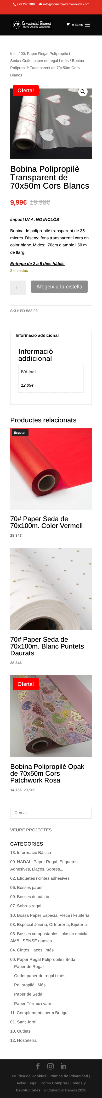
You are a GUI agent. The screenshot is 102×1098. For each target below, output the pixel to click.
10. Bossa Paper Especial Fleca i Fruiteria (49, 915)
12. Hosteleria (23, 1040)
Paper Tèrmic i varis (33, 1003)
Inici (14, 53)
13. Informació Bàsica (30, 852)
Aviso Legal (26, 1083)
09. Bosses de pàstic (29, 896)
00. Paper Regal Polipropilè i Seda (42, 959)
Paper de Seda (28, 994)
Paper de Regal (29, 966)
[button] (83, 91)
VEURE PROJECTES (31, 830)
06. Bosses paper (26, 887)
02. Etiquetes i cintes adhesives (40, 878)
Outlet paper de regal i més (45, 61)
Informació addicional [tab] (37, 335)
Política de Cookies (29, 1076)
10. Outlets (20, 1031)
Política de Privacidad (68, 1076)
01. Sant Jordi (23, 1022)
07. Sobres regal (25, 906)
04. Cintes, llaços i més (32, 950)
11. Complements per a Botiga (38, 1013)
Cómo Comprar (54, 1083)
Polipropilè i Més (30, 985)
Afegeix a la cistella (59, 286)
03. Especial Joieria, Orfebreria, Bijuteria (48, 924)
